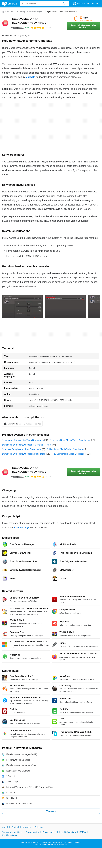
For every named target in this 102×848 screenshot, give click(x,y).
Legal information (67, 832)
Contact (15, 827)
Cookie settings (9, 835)
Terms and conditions (12, 832)
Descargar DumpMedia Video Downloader (70, 440)
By (17, 28)
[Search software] (64, 3)
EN (93, 4)
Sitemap (39, 827)
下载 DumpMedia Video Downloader (69, 454)
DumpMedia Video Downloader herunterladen (24, 454)
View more (51, 811)
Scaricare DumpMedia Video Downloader (21, 449)
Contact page (21, 527)
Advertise (26, 827)
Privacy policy (49, 832)
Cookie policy (32, 832)
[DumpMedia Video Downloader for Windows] (5, 23)
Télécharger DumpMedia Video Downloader (23, 440)
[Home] (3, 12)
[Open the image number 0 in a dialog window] (22, 306)
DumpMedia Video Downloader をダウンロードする (27, 445)
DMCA (82, 832)
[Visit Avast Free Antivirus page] (83, 18)
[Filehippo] (9, 3)
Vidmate (30, 77)
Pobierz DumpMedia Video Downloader (65, 449)
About (5, 827)
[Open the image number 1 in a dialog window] (65, 306)
